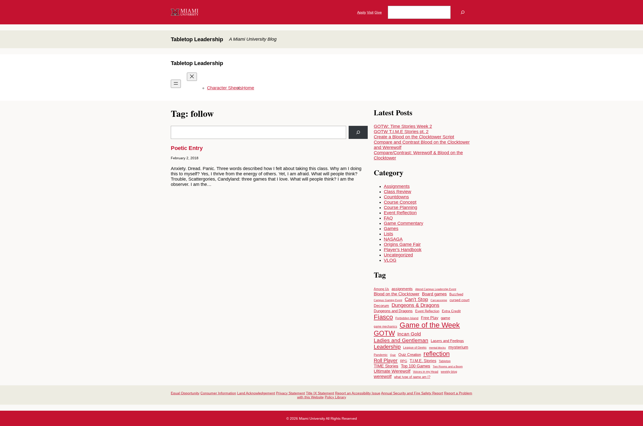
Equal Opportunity (185, 393)
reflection (436, 353)
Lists (388, 233)
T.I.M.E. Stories (423, 361)
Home (248, 87)
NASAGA (393, 239)
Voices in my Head (425, 372)
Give (378, 12)
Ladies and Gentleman (401, 340)
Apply (361, 12)
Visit (370, 12)
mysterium (458, 347)
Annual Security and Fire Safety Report (412, 393)
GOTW (384, 333)
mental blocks (437, 347)
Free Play (429, 318)
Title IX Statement (320, 393)
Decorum (381, 306)
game (445, 318)
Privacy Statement (290, 393)
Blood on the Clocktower (396, 294)
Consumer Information (218, 393)
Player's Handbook (402, 249)
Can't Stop (416, 299)
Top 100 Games (415, 366)
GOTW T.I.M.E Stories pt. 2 (401, 131)
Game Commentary (403, 223)
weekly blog (449, 372)
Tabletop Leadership (197, 39)
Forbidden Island (406, 318)
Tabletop (445, 361)
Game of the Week (430, 325)
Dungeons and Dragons (393, 311)
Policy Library (335, 397)
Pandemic (381, 355)
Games (391, 228)
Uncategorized (398, 254)
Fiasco (383, 317)
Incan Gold (409, 334)
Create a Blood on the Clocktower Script (414, 136)
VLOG (390, 260)
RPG (403, 361)
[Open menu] (176, 84)
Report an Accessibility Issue (357, 393)
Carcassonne (439, 300)
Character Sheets (224, 87)
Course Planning (400, 207)
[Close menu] (192, 77)
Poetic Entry (187, 148)
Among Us (381, 289)
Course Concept (400, 202)
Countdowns (396, 196)
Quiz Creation (409, 355)
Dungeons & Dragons (415, 305)
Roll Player (386, 360)
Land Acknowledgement (256, 393)
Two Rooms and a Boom (448, 366)
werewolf (383, 376)
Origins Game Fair (402, 244)
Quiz (393, 354)
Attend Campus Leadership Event (435, 289)
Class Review (397, 191)
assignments (402, 289)
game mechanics (385, 326)
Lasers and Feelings (447, 341)
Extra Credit (451, 311)
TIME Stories (386, 365)
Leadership (387, 347)
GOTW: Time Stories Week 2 (403, 126)
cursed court (459, 300)
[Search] (462, 12)
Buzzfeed (456, 294)
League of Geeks (414, 347)
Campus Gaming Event (388, 300)
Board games (434, 294)
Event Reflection (400, 212)
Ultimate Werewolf (392, 371)
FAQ (388, 218)
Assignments (397, 186)
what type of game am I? (412, 377)
